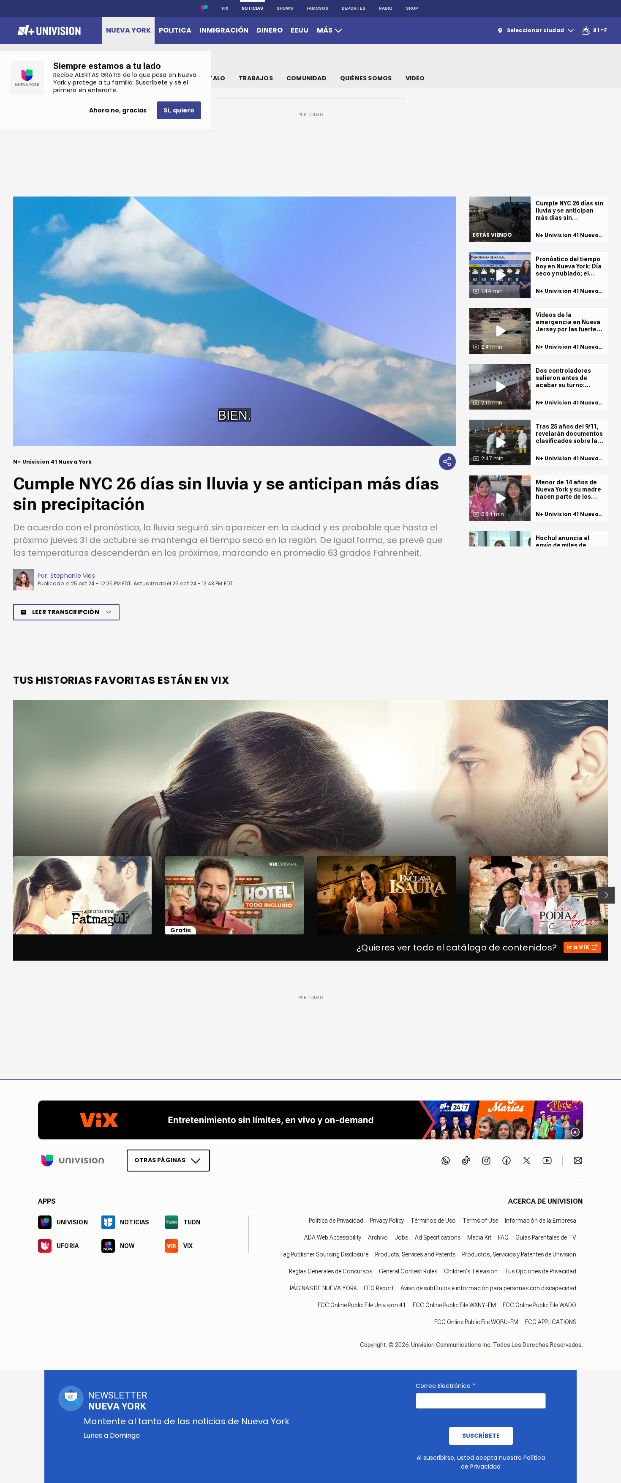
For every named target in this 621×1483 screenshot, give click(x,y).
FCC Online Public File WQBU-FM (476, 1322)
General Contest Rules (408, 1271)
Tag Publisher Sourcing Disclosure (323, 1254)
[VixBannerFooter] (310, 1120)
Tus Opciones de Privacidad (540, 1271)
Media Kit (479, 1237)
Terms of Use (480, 1220)
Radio (385, 8)
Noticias (252, 8)
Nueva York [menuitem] (128, 30)
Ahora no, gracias (118, 110)
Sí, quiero (178, 110)
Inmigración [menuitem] (223, 30)
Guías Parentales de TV (545, 1237)
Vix (224, 8)
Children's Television (471, 1271)
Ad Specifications (437, 1237)
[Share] (447, 461)
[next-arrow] (606, 895)
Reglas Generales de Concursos (330, 1271)
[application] (234, 321)
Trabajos (256, 78)
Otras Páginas (159, 1160)
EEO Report (379, 1288)
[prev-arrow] (7, 895)
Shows (285, 8)
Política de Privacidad (336, 1220)
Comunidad (306, 78)
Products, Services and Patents (415, 1254)
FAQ (503, 1237)
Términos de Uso (433, 1220)
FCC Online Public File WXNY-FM (454, 1305)
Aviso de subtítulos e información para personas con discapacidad (488, 1288)
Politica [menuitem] (175, 30)
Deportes (353, 8)
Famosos (317, 8)
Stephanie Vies (72, 575)
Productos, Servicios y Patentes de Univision (519, 1254)
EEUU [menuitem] (299, 30)
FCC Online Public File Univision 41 (362, 1305)
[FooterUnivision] (72, 1161)
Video (415, 78)
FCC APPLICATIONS (550, 1322)
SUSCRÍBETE (481, 1435)
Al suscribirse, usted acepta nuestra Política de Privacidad (481, 1462)
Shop (412, 8)
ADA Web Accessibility (332, 1237)
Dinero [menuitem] (269, 30)
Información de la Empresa (540, 1220)
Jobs (401, 1237)
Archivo (378, 1237)
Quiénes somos (366, 78)
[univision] (48, 30)
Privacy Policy (387, 1220)
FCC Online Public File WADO (539, 1305)
